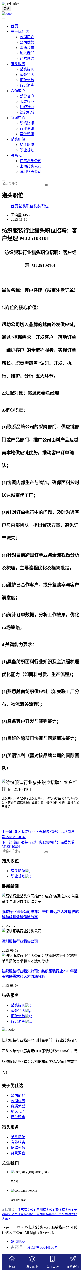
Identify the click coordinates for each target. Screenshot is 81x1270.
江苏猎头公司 (27, 1209)
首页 (14, 26)
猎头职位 (18, 139)
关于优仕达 (20, 31)
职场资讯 (27, 123)
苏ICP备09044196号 (42, 1247)
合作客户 (18, 91)
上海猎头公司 (30, 166)
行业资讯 (27, 128)
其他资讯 (27, 134)
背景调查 (27, 85)
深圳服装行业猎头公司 (20, 941)
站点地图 (18, 1242)
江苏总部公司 (30, 161)
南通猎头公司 (64, 1209)
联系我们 (18, 155)
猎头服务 (18, 64)
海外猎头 (27, 75)
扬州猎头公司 (58, 1214)
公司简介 (27, 37)
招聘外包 (27, 80)
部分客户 (27, 96)
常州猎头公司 (45, 1209)
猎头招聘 (27, 69)
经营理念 (27, 58)
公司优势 (27, 42)
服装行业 (27, 101)
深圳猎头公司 (30, 172)
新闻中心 (18, 118)
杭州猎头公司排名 (36, 1214)
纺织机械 (27, 112)
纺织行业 (27, 107)
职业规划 (27, 150)
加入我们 (27, 53)
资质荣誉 (27, 48)
